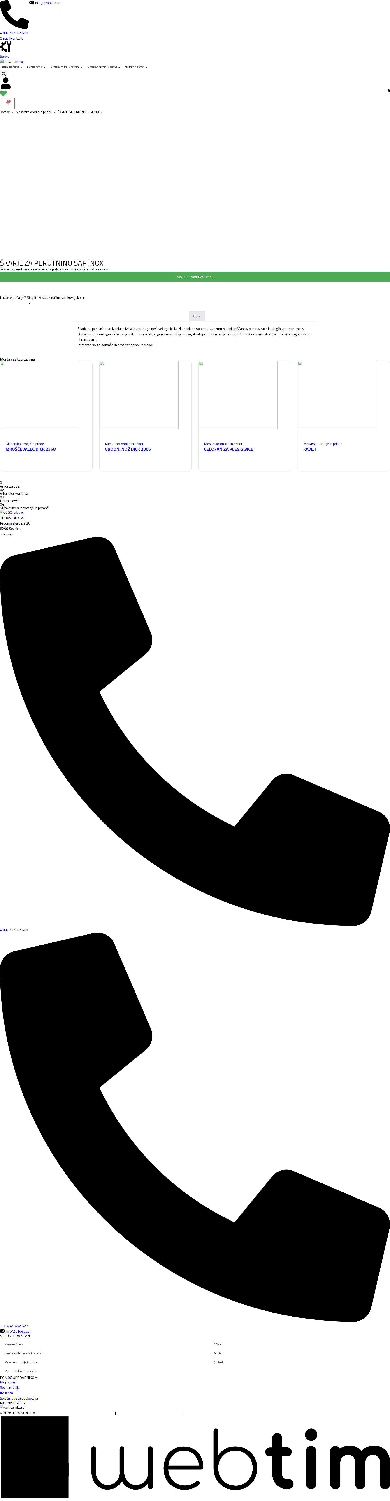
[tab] (197, 316)
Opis (196, 316)
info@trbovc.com (44, 303)
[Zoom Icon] (385, 119)
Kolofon (162, 1412)
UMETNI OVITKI (34, 67)
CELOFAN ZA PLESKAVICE (228, 449)
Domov (5, 112)
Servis (4, 56)
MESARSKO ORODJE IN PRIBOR (102, 67)
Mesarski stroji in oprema (21, 1371)
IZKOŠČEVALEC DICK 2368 (31, 449)
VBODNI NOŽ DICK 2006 (128, 449)
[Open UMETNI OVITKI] (45, 67)
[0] (3, 95)
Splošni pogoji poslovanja (135, 1412)
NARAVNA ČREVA (10, 67)
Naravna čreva (14, 1344)
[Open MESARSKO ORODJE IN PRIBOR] (119, 67)
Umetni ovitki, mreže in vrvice (23, 1353)
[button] (3, 73)
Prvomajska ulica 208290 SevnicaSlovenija (15, 528)
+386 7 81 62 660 (14, 303)
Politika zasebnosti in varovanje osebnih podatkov (76, 1412)
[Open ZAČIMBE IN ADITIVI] (146, 67)
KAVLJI (309, 449)
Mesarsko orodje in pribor (33, 112)
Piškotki (176, 1412)
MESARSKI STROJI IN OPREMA (64, 67)
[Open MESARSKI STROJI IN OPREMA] (82, 67)
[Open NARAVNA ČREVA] (21, 67)
